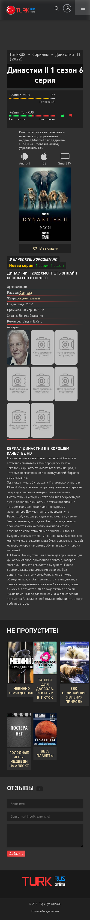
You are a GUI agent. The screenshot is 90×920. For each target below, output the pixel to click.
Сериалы (25, 292)
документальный (28, 298)
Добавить (16, 853)
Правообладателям (45, 911)
